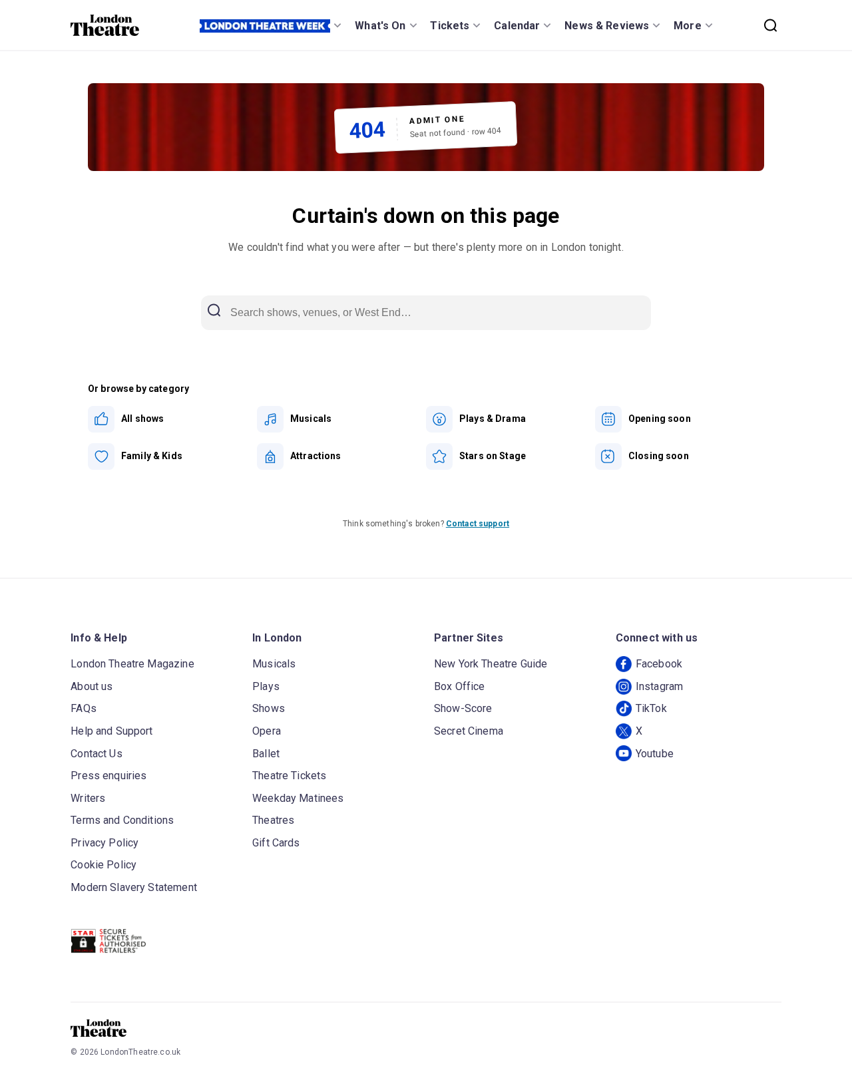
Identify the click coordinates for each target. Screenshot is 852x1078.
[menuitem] (172, 419)
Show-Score (463, 708)
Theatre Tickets (289, 775)
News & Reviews (606, 25)
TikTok (651, 708)
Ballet (266, 753)
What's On (380, 25)
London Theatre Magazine (132, 663)
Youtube (655, 753)
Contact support (477, 523)
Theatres (273, 820)
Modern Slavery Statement (134, 887)
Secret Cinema (468, 731)
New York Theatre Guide (490, 663)
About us (91, 686)
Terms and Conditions (122, 820)
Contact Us (96, 753)
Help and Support (111, 731)
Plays (266, 686)
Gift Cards (276, 842)
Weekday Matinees (297, 798)
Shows (268, 708)
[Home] (105, 25)
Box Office (459, 686)
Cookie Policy (103, 864)
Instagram (659, 686)
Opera (266, 731)
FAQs (84, 708)
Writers (88, 798)
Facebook (659, 663)
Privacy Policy (104, 842)
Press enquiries (108, 775)
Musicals (274, 663)
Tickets (449, 25)
